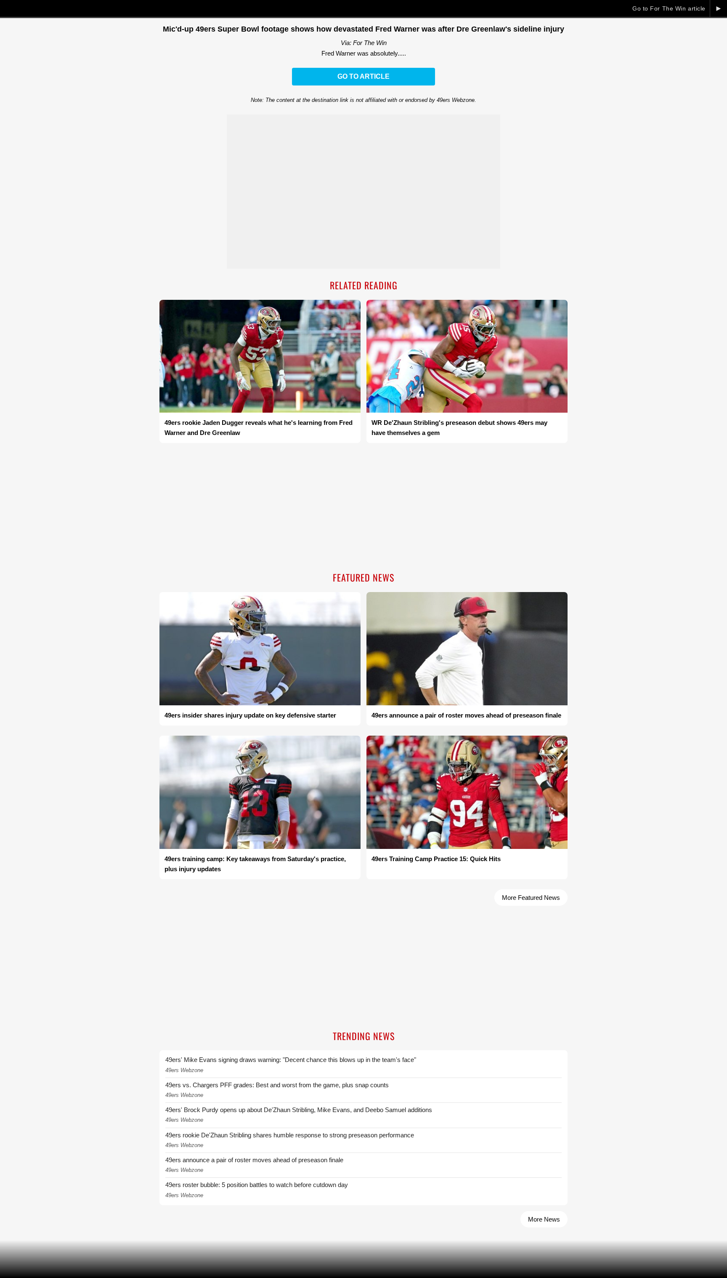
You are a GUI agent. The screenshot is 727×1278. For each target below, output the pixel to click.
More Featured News (531, 897)
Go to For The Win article (669, 8)
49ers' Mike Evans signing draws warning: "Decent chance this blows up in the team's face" (290, 1059)
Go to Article (363, 76)
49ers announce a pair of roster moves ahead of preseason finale (254, 1159)
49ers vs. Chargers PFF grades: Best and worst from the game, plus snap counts (277, 1085)
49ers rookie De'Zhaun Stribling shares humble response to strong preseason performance (289, 1135)
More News (544, 1219)
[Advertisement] (363, 508)
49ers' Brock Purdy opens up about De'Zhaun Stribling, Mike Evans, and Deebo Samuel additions (298, 1109)
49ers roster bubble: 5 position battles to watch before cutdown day (256, 1184)
